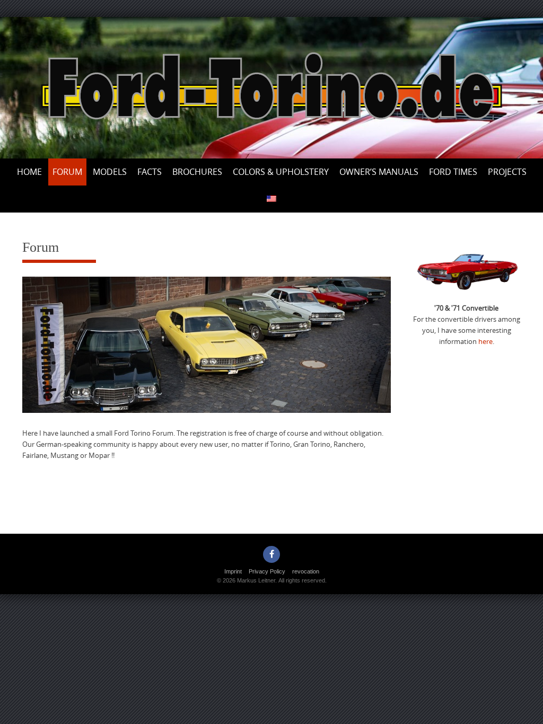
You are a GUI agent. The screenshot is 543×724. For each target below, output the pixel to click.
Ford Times (453, 172)
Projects (507, 172)
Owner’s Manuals (378, 172)
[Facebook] (271, 554)
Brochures (197, 172)
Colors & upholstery (281, 172)
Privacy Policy (267, 571)
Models (110, 172)
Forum (67, 172)
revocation (305, 571)
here (485, 341)
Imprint (233, 571)
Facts (149, 172)
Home (29, 172)
